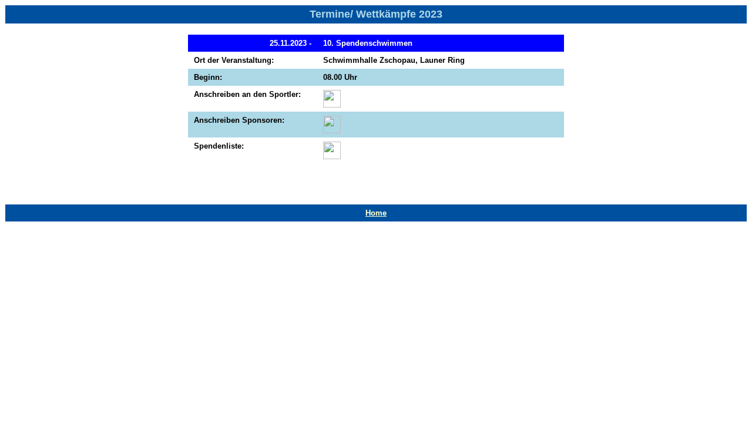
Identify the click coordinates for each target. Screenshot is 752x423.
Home (376, 213)
